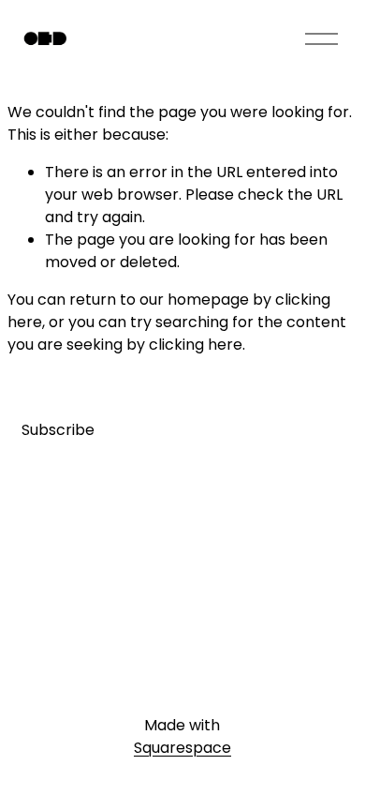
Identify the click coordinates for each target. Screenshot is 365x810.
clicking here (195, 344)
